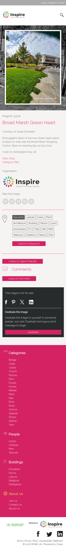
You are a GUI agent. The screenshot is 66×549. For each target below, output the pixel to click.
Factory (13, 375)
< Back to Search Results (22, 261)
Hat (43, 229)
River (11, 401)
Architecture (19, 223)
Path (50, 229)
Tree (36, 229)
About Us (14, 508)
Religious (14, 480)
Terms (20, 540)
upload (30, 217)
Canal (12, 363)
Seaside (13, 413)
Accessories (19, 229)
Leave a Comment (19, 278)
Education (14, 469)
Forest (12, 382)
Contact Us (15, 504)
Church (13, 371)
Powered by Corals (53, 544)
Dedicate (33, 332)
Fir (30, 229)
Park (51, 235)
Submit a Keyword (28, 243)
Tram (11, 424)
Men (11, 448)
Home (12, 472)
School (13, 409)
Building (33, 223)
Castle (12, 367)
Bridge (12, 359)
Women (13, 452)
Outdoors (31, 235)
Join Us (13, 500)
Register (52, 3)
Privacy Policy (31, 540)
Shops (12, 417)
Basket (61, 3)
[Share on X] (22, 302)
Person (44, 223)
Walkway (18, 235)
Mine (11, 394)
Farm (11, 378)
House (12, 386)
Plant (48, 217)
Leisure (13, 476)
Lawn (53, 223)
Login (43, 3)
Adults (12, 441)
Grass (40, 217)
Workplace (15, 484)
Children (13, 445)
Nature (42, 235)
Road (12, 405)
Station (13, 420)
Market (13, 390)
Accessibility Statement (51, 540)
